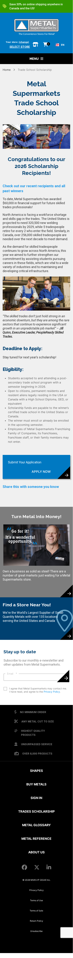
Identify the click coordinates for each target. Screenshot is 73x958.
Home (7, 69)
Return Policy (36, 921)
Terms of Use (36, 900)
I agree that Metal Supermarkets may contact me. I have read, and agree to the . (38, 690)
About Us (36, 852)
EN (62, 44)
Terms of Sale (36, 910)
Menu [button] (34, 59)
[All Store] (35, 44)
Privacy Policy (52, 691)
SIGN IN (36, 798)
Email (12, 673)
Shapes (36, 771)
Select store (20, 47)
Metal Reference (36, 838)
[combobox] (60, 44)
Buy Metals (36, 784)
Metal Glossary (36, 825)
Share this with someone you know (31, 487)
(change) (24, 42)
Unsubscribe (36, 931)
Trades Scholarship (36, 811)
